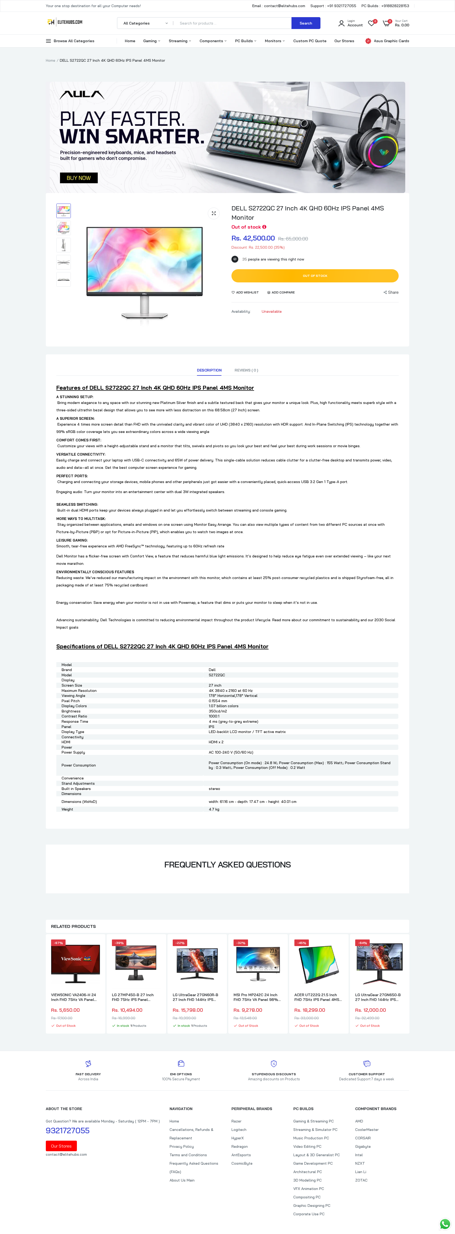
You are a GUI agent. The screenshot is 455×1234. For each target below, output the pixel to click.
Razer (236, 1121)
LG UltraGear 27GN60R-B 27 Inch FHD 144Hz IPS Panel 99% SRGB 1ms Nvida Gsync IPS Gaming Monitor (195, 997)
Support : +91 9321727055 (333, 5)
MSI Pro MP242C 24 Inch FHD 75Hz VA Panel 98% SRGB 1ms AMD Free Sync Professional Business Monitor (257, 997)
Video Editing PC (307, 1146)
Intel (359, 1155)
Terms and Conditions (188, 1155)
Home (130, 40)
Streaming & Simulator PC (315, 1129)
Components (212, 40)
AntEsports (241, 1155)
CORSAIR (363, 1138)
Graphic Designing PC (311, 1205)
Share (393, 292)
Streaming (179, 40)
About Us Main (182, 1180)
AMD (359, 1121)
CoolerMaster (367, 1129)
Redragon (239, 1146)
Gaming (150, 40)
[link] (95, 948)
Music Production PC (311, 1138)
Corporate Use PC (309, 1214)
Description (209, 370)
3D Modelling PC (307, 1180)
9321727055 (68, 1130)
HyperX (237, 1138)
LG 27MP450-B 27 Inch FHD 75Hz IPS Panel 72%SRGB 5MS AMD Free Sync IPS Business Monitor (136, 997)
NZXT (360, 1163)
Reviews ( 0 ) (246, 370)
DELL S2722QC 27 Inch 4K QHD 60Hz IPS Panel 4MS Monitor (307, 212)
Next (409, 984)
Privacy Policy (182, 1146)
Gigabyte (363, 1146)
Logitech (238, 1129)
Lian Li (360, 1171)
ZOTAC (361, 1180)
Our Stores (344, 40)
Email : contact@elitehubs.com (278, 5)
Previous (45, 984)
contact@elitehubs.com (66, 1154)
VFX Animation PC (308, 1188)
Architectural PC (307, 1171)
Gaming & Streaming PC (313, 1121)
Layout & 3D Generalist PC (316, 1155)
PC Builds (244, 40)
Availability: (241, 311)
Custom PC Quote (310, 40)
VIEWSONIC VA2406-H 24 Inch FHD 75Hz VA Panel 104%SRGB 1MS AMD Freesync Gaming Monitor (74, 997)
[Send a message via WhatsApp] (445, 1224)
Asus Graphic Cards (391, 41)
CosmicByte (242, 1163)
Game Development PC (313, 1163)
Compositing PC (307, 1197)
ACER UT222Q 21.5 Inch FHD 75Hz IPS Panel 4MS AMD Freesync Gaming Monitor (316, 997)
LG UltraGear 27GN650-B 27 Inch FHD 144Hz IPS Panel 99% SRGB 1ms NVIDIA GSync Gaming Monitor (378, 997)
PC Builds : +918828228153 (385, 5)
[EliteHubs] (65, 22)
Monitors (273, 40)
